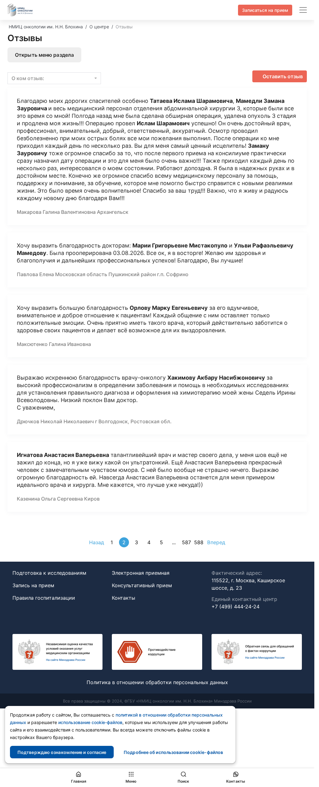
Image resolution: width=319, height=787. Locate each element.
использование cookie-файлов (90, 722)
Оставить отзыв (283, 76)
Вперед (216, 542)
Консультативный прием (142, 585)
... (174, 542)
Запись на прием (33, 585)
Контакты (123, 598)
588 (198, 542)
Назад (96, 542)
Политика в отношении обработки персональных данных (157, 682)
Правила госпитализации (43, 598)
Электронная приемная (140, 573)
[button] (54, 78)
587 (186, 542)
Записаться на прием (265, 10)
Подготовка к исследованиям (49, 573)
